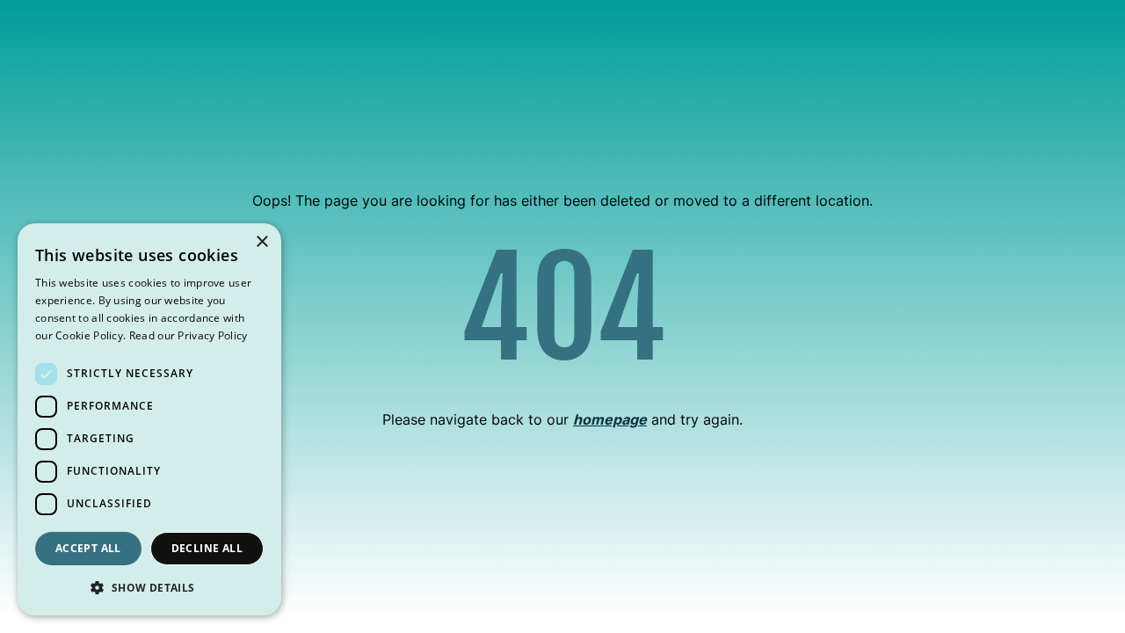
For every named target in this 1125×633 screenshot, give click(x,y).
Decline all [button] (207, 548)
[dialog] (149, 419)
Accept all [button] (88, 548)
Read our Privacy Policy (188, 335)
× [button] (261, 242)
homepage (610, 419)
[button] (149, 587)
